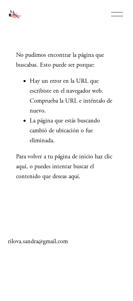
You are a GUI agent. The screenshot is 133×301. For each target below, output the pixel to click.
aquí (74, 176)
